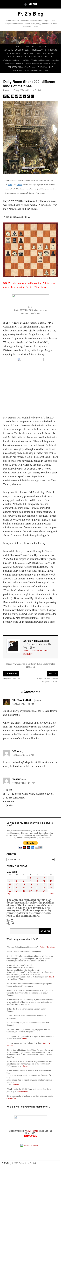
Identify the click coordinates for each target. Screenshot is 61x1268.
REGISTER (42, 46)
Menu (33, 4)
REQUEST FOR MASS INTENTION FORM (30, 70)
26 (10, 890)
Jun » (52, 893)
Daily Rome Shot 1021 (12, 678)
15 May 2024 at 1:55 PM (23, 703)
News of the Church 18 (14, 63)
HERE (10, 184)
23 (37, 887)
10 (44, 880)
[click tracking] (30, 1136)
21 (24, 887)
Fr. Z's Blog (30, 13)
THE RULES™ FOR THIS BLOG (44, 49)
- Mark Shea (11, 1098)
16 (37, 884)
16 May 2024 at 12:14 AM (23, 782)
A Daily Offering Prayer (11, 60)
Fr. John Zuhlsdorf (35, 90)
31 (44, 890)
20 (17, 887)
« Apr (9, 893)
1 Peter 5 (25, 1066)
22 (30, 887)
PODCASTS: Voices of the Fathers (21, 67)
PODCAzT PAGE (13, 53)
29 (30, 890)
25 (51, 887)
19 (10, 887)
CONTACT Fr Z (29, 46)
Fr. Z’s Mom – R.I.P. (46, 67)
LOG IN (17, 46)
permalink (30, 666)
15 (30, 884)
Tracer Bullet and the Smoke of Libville (41, 63)
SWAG (26, 60)
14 (24, 884)
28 (24, 890)
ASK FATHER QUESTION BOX (16, 49)
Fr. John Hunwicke (47, 947)
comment (17, 1084)
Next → (52, 674)
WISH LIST (49, 56)
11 (51, 880)
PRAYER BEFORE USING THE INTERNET (24, 56)
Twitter (24, 1038)
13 (17, 884)
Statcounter (32, 1131)
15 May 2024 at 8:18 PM (23, 755)
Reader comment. (23, 1091)
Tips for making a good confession (45, 60)
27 (17, 890)
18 (51, 884)
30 (37, 890)
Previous (11, 674)
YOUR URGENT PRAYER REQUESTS (38, 53)
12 (10, 884)
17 (44, 884)
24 (44, 887)
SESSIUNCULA (35, 663)
